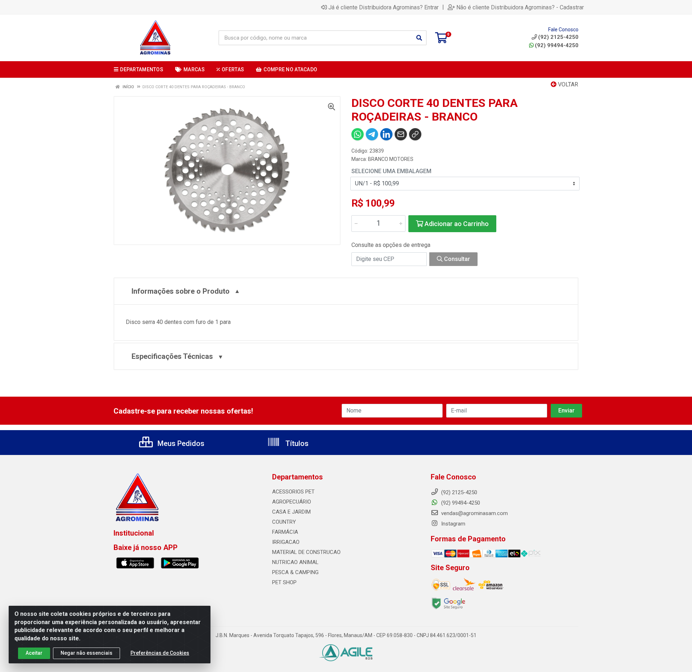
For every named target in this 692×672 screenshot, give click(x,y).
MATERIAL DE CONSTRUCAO (306, 552)
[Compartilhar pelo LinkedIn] (386, 134)
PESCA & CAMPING (295, 572)
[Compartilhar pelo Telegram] (372, 134)
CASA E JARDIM (291, 512)
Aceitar (34, 653)
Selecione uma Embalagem (391, 171)
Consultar (456, 259)
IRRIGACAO (286, 542)
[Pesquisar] (419, 37)
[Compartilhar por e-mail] (401, 134)
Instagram (452, 523)
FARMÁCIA (285, 532)
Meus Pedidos (180, 443)
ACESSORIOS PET (293, 491)
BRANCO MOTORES (390, 159)
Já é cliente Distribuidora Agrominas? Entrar (383, 7)
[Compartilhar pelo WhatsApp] (357, 134)
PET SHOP (284, 582)
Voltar (567, 84)
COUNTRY (284, 522)
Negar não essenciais (86, 653)
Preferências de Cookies (159, 653)
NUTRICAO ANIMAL (295, 562)
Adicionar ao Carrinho (456, 223)
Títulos (296, 443)
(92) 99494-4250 (556, 45)
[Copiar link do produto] (415, 134)
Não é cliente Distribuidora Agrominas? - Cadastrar (520, 7)
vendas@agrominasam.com (474, 513)
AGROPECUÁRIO (291, 502)
